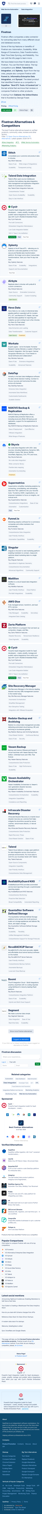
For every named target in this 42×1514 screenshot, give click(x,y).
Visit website (6, 110)
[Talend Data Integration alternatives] (4, 176)
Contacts (20, 1444)
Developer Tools (23, 1083)
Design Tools (30, 1485)
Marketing (29, 1488)
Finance (34, 1493)
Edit (4, 102)
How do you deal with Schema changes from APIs (18, 1312)
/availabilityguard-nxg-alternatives (13, 879)
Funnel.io (5, 76)
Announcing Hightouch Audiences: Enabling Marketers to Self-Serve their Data (21, 1300)
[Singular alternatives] (4, 548)
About (35, 1444)
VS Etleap (8, 1265)
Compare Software (8, 1459)
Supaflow (5, 85)
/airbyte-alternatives (8, 279)
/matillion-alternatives (9, 576)
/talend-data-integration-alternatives (14, 173)
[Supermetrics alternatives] (4, 483)
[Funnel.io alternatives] (4, 519)
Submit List (6, 1471)
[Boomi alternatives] (4, 980)
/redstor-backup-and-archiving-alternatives (17, 716)
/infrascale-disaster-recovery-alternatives (16, 808)
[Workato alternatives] (4, 344)
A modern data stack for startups (13, 1321)
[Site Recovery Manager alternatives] (4, 686)
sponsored (25, 1409)
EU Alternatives (27, 1478)
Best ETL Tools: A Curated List (24, 85)
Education (5, 1496)
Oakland (17, 95)
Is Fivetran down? (21, 1356)
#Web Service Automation (30, 142)
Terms (26, 1502)
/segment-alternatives (9, 1008)
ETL (37, 1083)
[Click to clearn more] (21, 1401)
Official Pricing (13, 106)
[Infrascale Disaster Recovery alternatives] (4, 811)
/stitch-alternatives (8, 150)
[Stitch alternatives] (4, 153)
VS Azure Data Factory (13, 1268)
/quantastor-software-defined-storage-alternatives (19, 908)
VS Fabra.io (9, 1280)
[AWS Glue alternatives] (4, 602)
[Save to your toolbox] (6, 26)
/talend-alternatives (8, 844)
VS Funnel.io (9, 1249)
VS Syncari (8, 1256)
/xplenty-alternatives (9, 243)
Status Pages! (7, 1465)
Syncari (19, 79)
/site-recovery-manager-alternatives (14, 684)
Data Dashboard (20, 1079)
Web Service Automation (27, 1094)
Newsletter (6, 1474)
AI (3, 1485)
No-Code (9, 1485)
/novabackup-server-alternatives (13, 945)
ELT (32, 1083)
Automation (9, 1079)
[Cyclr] (4, 207)
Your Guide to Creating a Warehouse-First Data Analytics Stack (21, 1307)
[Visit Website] (39, 152)
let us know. (19, 1345)
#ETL (17, 142)
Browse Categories (9, 1456)
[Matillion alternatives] (4, 579)
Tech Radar (26, 1456)
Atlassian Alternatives (29, 1465)
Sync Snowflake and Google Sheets (13, 1330)
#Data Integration (8, 142)
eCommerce (16, 1491)
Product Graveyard (28, 1468)
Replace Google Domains (30, 1474)
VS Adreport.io (10, 1277)
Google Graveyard (28, 1471)
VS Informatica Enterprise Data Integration (19, 1253)
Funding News (7, 1468)
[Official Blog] (32, 110)
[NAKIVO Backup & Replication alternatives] (4, 408)
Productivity (20, 1488)
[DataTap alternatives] (4, 374)
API (3, 1446)
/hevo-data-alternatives (10, 305)
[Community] (35, 3)
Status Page (23, 110)
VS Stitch (8, 1262)
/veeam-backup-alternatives (11, 745)
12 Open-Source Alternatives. (17, 136)
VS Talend (8, 1274)
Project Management (9, 1493)
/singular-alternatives (9, 545)
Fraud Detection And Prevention (21, 1086)
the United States (30, 95)
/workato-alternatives (9, 341)
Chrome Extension (8, 1462)
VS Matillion (9, 1283)
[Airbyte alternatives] (4, 281)
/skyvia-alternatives (8, 442)
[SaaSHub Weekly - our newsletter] (31, 3)
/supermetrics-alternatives (11, 481)
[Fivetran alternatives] (6, 19)
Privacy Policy (16, 1502)
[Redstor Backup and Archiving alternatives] (4, 719)
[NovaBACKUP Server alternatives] (4, 947)
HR (23, 1491)
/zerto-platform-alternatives (11, 622)
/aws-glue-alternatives (9, 599)
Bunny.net (19, 1505)
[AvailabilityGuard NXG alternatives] (4, 882)
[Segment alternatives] (4, 1011)
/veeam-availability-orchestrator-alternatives (17, 776)
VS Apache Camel (11, 1286)
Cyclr (20, 1372)
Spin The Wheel (20, 1507)
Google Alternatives (28, 1462)
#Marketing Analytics (9, 145)
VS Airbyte (8, 1259)
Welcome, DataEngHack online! (12, 1326)
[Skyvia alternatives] (4, 445)
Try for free (12, 237)
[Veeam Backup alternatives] (4, 747)
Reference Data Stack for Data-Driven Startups (17, 1317)
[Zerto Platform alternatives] (4, 625)
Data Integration (10, 1083)
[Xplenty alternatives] (4, 245)
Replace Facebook (28, 1459)
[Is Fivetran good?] (15, 110)
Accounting (6, 1491)
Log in (4, 1062)
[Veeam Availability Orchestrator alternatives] (4, 778)
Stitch (18, 68)
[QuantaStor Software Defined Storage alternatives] (4, 911)
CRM (4, 1488)
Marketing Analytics (32, 1090)
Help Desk (10, 1488)
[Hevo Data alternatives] (4, 308)
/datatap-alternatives (9, 371)
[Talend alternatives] (4, 847)
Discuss (28, 1444)
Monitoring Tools (11, 1094)
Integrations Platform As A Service (13, 1090)
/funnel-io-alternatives (9, 516)
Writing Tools (30, 1491)
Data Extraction (32, 1079)
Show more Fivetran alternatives (21, 1031)
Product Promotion (9, 1444)
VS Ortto (8, 1271)
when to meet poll (18, 1509)
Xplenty (19, 71)
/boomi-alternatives (8, 977)
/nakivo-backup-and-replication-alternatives (17, 406)
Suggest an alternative (21, 1039)
